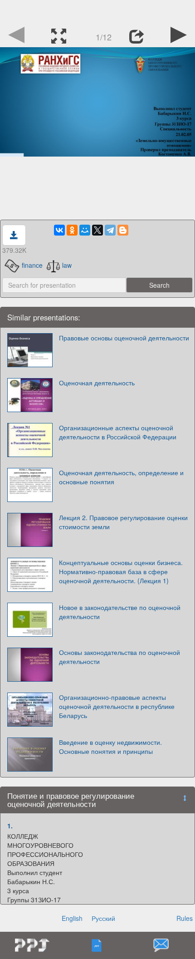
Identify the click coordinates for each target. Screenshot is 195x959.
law (67, 265)
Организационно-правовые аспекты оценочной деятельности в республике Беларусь (117, 706)
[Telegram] (110, 230)
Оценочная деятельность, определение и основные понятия (121, 477)
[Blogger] (122, 230)
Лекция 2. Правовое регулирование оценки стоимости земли (123, 522)
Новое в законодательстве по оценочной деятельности (119, 612)
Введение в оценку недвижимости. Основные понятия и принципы (110, 747)
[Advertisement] (97, 11)
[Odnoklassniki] (72, 230)
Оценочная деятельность (97, 382)
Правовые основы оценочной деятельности (124, 337)
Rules (184, 918)
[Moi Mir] (84, 230)
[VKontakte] (59, 230)
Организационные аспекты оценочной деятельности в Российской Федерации (117, 432)
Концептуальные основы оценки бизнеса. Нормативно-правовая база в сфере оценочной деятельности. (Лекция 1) (121, 571)
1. (10, 825)
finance (32, 265)
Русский (103, 918)
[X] (97, 230)
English (72, 918)
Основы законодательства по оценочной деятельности (119, 657)
